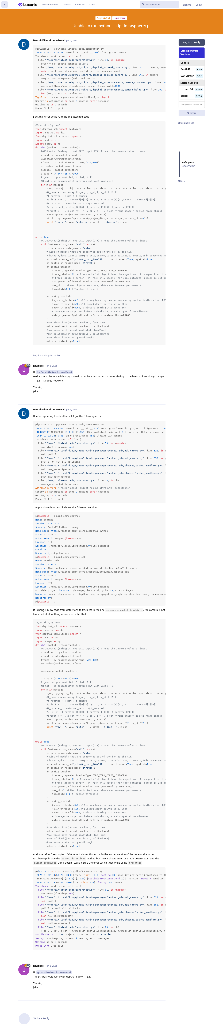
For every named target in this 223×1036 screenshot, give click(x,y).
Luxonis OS (186, 89)
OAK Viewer (187, 75)
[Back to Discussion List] (4, 4)
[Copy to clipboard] (162, 48)
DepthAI (185, 69)
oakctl (184, 95)
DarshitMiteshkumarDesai (56, 372)
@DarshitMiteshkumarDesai (54, 972)
